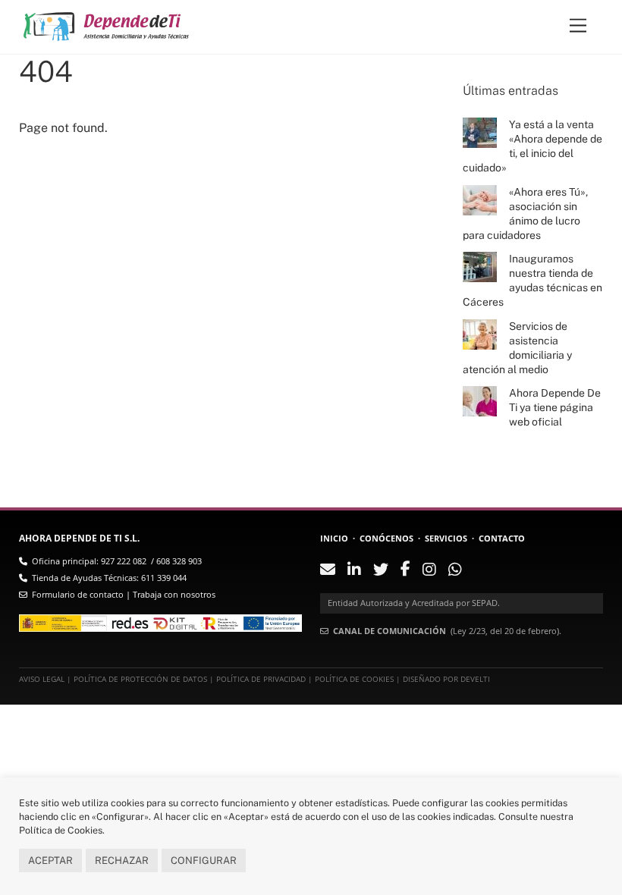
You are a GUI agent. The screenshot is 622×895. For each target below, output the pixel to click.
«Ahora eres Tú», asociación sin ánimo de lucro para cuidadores (525, 213)
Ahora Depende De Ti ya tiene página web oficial (555, 407)
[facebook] (405, 570)
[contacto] (327, 571)
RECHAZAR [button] (122, 860)
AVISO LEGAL (41, 679)
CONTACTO (502, 538)
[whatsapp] (455, 571)
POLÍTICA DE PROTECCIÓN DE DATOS (140, 679)
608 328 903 (179, 561)
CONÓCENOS (386, 538)
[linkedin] (354, 571)
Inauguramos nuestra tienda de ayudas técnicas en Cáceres (532, 280)
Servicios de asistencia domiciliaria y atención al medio (517, 347)
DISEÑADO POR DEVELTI (446, 679)
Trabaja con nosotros (174, 594)
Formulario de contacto (78, 594)
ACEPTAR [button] (50, 860)
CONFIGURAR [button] (204, 860)
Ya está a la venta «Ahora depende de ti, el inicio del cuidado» (532, 146)
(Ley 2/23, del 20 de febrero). (447, 630)
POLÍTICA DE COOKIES (354, 679)
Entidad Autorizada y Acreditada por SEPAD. (414, 602)
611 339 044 (164, 577)
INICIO (334, 538)
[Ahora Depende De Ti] (106, 30)
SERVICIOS (446, 538)
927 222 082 (123, 561)
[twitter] (380, 571)
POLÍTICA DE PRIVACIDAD (261, 679)
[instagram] (429, 571)
